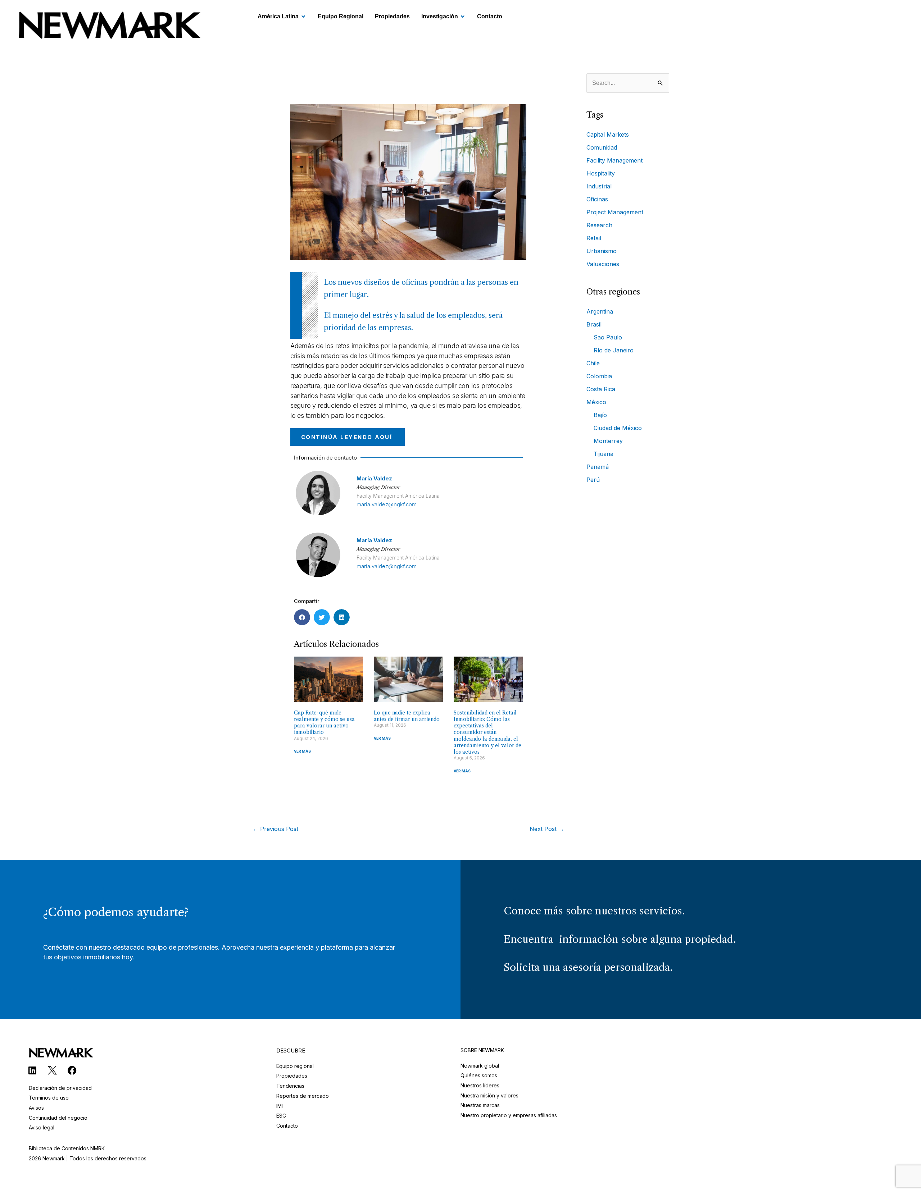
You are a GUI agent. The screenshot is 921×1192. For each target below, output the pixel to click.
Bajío (600, 415)
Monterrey (608, 440)
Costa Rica (600, 389)
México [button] (596, 402)
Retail (593, 238)
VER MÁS (302, 751)
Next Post (547, 828)
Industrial (599, 186)
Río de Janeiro (614, 350)
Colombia (599, 376)
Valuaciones (602, 264)
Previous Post (275, 828)
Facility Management (614, 160)
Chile (593, 363)
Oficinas (597, 199)
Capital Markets (607, 134)
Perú (593, 479)
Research (599, 225)
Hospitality (600, 173)
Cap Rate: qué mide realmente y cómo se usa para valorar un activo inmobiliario (324, 722)
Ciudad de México (618, 427)
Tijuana (603, 453)
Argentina (599, 311)
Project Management (614, 212)
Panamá (597, 466)
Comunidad (601, 147)
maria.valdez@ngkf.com (387, 504)
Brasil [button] (594, 324)
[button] (302, 617)
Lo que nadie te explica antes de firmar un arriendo (407, 715)
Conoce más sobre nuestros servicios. (594, 911)
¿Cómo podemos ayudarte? (116, 912)
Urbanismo (601, 251)
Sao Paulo (608, 337)
